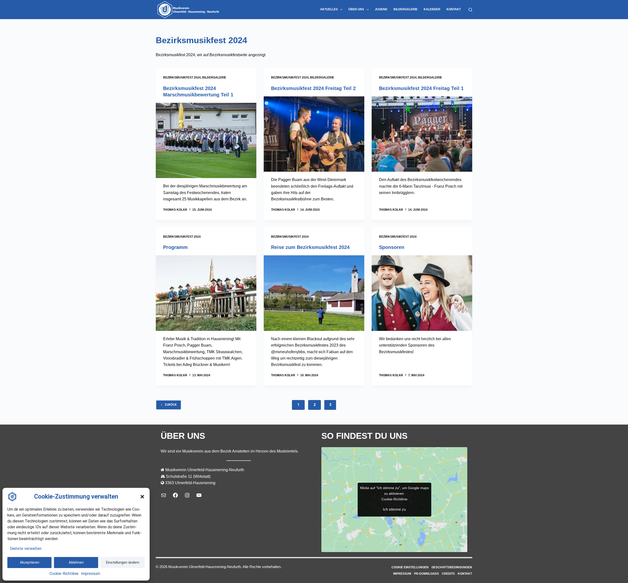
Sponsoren (391, 247)
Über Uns (356, 9)
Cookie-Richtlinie (64, 573)
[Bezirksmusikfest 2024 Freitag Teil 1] (422, 134)
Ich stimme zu (394, 509)
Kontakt (453, 9)
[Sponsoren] (422, 293)
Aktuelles (329, 9)
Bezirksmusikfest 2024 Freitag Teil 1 (421, 88)
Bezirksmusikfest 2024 (182, 77)
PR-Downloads (426, 573)
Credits (448, 573)
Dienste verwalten (25, 548)
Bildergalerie (405, 9)
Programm (175, 247)
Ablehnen (76, 562)
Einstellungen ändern (122, 562)
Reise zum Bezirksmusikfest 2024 (310, 247)
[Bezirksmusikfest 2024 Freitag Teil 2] (314, 134)
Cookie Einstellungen (410, 567)
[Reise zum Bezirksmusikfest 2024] (314, 293)
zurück (171, 404)
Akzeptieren (29, 562)
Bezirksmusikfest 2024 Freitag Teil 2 (313, 88)
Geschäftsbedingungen (452, 567)
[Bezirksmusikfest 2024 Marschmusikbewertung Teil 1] (206, 140)
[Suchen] (470, 10)
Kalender (432, 9)
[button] (142, 496)
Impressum (90, 573)
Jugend (381, 9)
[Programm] (206, 293)
